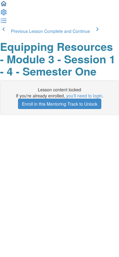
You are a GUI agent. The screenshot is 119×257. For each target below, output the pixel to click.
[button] (3, 5)
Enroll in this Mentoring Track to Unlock (59, 104)
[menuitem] (3, 14)
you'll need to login (84, 96)
